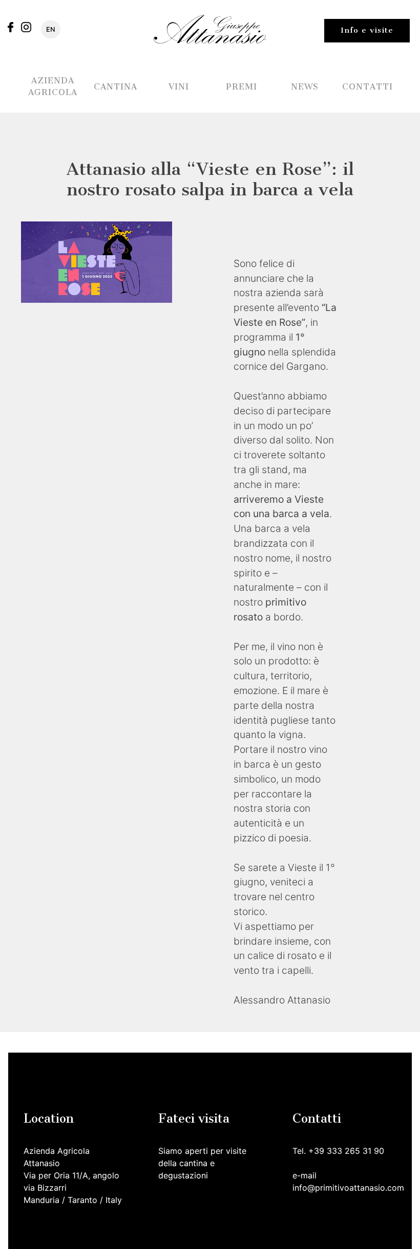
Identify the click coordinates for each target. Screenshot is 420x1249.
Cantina (115, 87)
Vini (179, 87)
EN (50, 29)
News (305, 87)
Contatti (367, 87)
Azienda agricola (52, 86)
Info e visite (367, 30)
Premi (241, 87)
